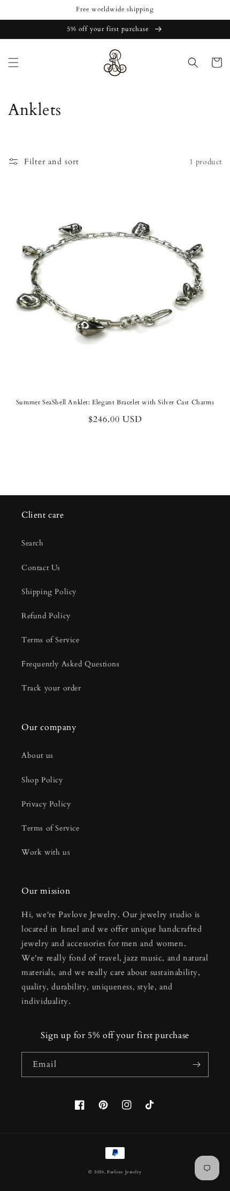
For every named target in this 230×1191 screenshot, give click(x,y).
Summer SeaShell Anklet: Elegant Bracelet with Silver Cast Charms (115, 402)
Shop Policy (42, 780)
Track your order (51, 688)
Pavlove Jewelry (124, 1172)
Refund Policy (46, 616)
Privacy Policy (46, 804)
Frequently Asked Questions (70, 664)
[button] (13, 62)
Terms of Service (50, 640)
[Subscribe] (196, 1064)
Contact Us (40, 568)
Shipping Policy (48, 592)
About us (37, 755)
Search (32, 543)
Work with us (45, 852)
